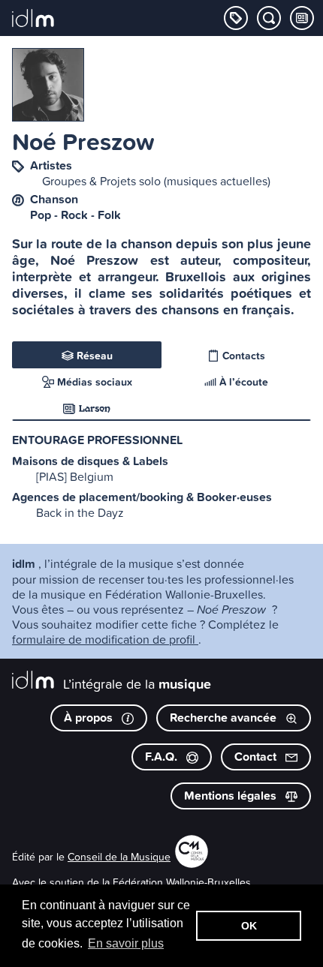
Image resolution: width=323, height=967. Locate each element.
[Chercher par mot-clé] (269, 18)
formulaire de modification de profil (105, 639)
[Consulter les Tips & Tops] (302, 18)
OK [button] (249, 926)
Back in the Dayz (80, 512)
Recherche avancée (224, 717)
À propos (90, 717)
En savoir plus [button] (126, 943)
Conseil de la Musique (119, 856)
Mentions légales (231, 795)
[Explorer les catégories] (236, 18)
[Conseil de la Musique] (192, 862)
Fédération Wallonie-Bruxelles (182, 882)
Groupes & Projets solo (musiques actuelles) (156, 181)
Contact (256, 756)
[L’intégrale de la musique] (33, 19)
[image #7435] (48, 85)
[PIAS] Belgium (74, 476)
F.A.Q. (162, 756)
